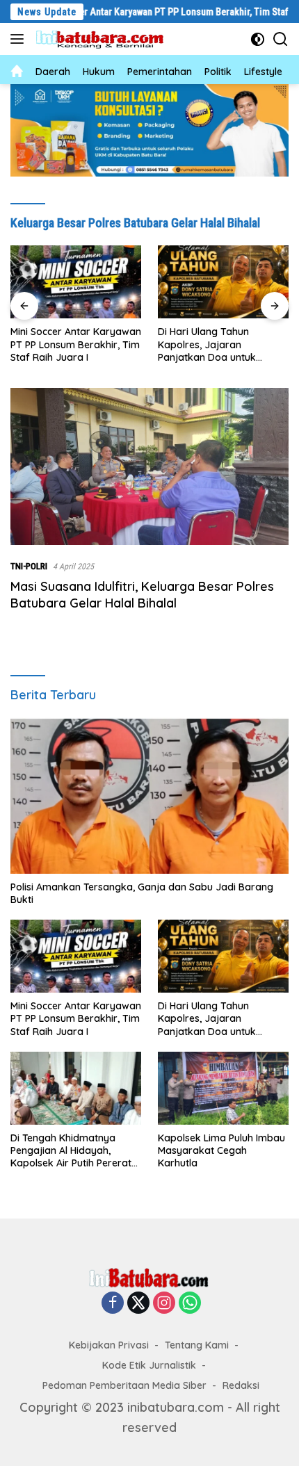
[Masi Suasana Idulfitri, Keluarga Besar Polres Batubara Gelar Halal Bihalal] (149, 466)
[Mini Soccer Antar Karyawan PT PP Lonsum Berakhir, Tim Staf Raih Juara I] (75, 282)
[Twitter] (138, 1303)
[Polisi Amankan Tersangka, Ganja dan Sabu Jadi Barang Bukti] (149, 795)
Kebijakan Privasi (109, 1345)
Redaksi (241, 1385)
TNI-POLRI (28, 566)
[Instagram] (164, 1303)
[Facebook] (113, 1303)
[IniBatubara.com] (104, 39)
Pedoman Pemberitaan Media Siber (124, 1385)
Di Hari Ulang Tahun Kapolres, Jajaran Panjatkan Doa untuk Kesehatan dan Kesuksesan (222, 344)
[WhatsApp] (190, 1303)
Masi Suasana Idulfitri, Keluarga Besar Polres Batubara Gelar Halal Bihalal (142, 594)
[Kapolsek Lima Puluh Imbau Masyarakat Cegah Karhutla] (223, 1088)
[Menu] (19, 39)
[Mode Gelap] (258, 39)
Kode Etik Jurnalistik (149, 1365)
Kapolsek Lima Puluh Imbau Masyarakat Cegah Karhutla (221, 1150)
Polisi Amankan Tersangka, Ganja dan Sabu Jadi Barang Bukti (141, 893)
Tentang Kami (197, 1345)
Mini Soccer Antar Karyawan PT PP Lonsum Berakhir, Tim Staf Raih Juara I (75, 344)
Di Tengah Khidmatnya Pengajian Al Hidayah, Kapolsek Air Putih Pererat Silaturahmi (70, 1151)
